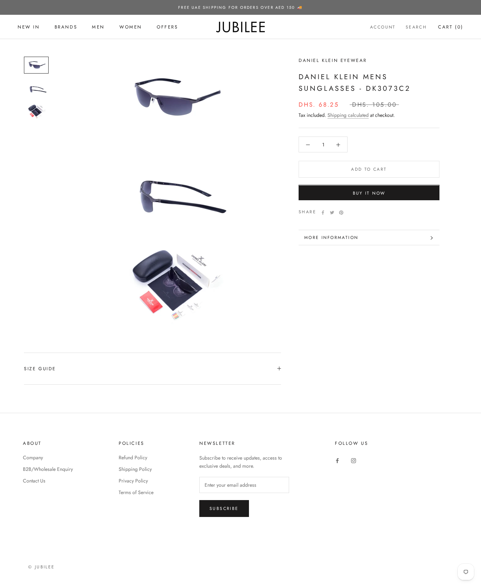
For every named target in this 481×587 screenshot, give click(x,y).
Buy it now (369, 193)
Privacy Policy (133, 480)
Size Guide (40, 368)
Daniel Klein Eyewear (333, 60)
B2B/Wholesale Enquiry (48, 469)
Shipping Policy (135, 469)
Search (416, 27)
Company (33, 457)
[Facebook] (323, 212)
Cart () (450, 27)
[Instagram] (353, 460)
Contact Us (34, 480)
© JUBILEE (41, 567)
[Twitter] (332, 212)
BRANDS (66, 27)
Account (383, 27)
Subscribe (224, 508)
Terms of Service (136, 492)
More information (331, 237)
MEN (98, 27)
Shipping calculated (348, 115)
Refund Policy (133, 457)
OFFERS (167, 27)
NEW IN (29, 27)
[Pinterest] (341, 212)
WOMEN (130, 27)
